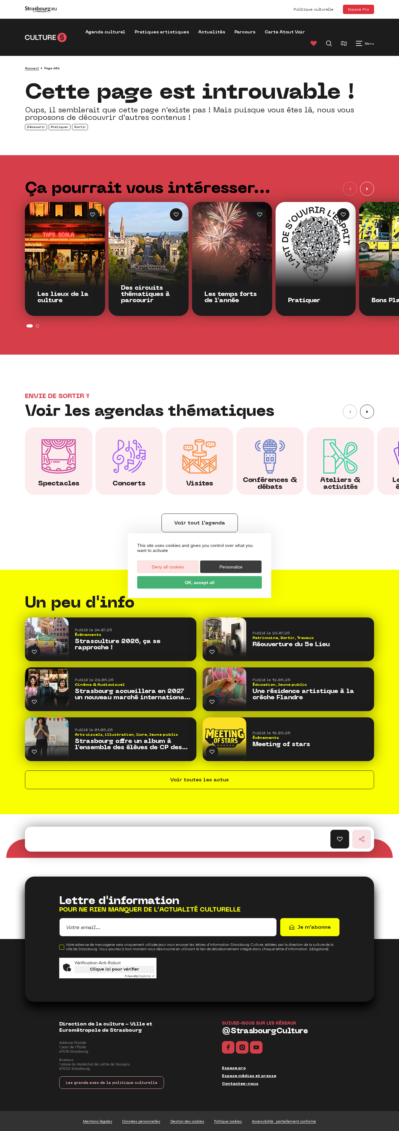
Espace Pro (358, 9)
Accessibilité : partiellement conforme (284, 1121)
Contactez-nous (240, 1083)
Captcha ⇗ (139, 976)
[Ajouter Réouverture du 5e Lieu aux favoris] (212, 652)
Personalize (231, 566)
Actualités (211, 32)
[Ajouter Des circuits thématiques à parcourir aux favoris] (176, 214)
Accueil (32, 68)
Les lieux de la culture (63, 297)
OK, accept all (199, 582)
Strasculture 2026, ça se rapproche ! (118, 644)
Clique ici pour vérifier (114, 969)
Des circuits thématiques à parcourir (145, 294)
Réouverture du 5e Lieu (291, 644)
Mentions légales (97, 1121)
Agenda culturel (105, 32)
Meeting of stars (281, 744)
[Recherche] (329, 43)
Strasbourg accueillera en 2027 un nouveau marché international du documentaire (131, 694)
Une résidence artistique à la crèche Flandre (303, 694)
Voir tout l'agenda (199, 522)
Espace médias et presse (249, 1075)
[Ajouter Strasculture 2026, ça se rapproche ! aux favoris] (34, 652)
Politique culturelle (314, 9)
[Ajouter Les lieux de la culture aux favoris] (92, 214)
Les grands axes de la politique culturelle (111, 1082)
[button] (367, 189)
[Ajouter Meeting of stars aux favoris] (212, 751)
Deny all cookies (168, 566)
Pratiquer (304, 300)
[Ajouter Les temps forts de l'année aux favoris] (259, 214)
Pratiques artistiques (162, 32)
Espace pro (234, 1067)
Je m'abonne (314, 927)
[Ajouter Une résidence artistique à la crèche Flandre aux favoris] (212, 702)
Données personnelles (141, 1121)
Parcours (244, 32)
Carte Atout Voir (285, 32)
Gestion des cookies (187, 1121)
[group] (58, 461)
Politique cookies (228, 1121)
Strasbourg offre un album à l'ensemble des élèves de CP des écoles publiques (128, 744)
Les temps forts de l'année (230, 297)
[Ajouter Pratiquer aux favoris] (343, 214)
